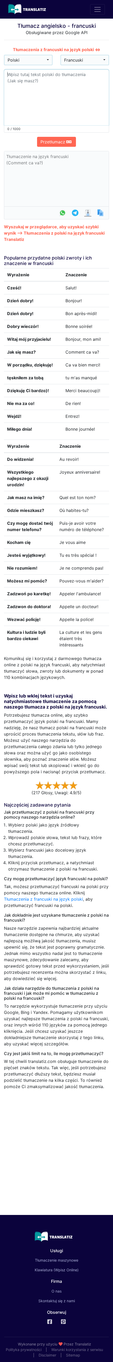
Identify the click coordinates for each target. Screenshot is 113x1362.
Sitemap (73, 1355)
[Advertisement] (56, 1150)
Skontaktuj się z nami (56, 1301)
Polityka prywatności (24, 1349)
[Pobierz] (87, 213)
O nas (56, 1291)
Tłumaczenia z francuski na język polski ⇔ (56, 49)
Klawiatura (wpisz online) (57, 1270)
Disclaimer (47, 1355)
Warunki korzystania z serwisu (77, 1349)
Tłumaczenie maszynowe (64, 1260)
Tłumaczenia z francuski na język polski (43, 899)
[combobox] (28, 60)
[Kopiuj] (100, 213)
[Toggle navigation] (97, 9)
